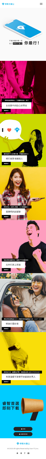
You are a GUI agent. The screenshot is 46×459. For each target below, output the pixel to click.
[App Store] (17, 453)
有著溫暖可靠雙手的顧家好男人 (21, 377)
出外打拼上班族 (13, 264)
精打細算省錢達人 (14, 158)
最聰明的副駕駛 (13, 211)
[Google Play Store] (21, 453)
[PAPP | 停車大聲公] (8, 3)
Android (24, 434)
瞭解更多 (6, 110)
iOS (23, 429)
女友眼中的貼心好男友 (16, 105)
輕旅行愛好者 (12, 323)
